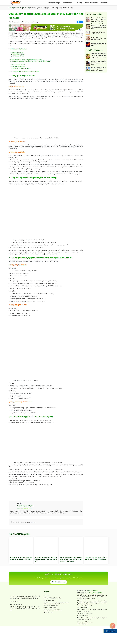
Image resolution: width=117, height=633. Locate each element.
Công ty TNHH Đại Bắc (95, 593)
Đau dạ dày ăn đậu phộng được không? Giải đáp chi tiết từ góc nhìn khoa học (98, 69)
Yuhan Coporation (92, 590)
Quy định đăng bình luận (51, 607)
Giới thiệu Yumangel (54, 3)
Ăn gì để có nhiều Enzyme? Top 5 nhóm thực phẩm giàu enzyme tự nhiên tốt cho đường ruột (98, 56)
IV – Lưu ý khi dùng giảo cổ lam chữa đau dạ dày (24, 71)
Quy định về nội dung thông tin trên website (56, 603)
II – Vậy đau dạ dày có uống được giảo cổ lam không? (26, 59)
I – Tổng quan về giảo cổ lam (18, 49)
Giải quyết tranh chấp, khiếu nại (53, 610)
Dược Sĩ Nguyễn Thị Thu (25, 506)
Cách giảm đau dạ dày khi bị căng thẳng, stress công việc (98, 63)
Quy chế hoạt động (49, 600)
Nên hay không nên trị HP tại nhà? (98, 44)
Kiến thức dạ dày (68, 3)
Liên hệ (79, 3)
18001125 (17, 602)
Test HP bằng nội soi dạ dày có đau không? (98, 33)
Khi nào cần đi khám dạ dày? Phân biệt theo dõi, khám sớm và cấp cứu (98, 19)
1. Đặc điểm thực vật (17, 52)
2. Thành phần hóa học (18, 54)
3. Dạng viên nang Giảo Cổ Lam (20, 68)
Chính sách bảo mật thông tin (52, 598)
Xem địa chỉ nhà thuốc (58, 582)
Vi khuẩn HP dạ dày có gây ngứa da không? (98, 38)
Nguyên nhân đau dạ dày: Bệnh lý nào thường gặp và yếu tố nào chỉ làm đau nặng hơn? (98, 26)
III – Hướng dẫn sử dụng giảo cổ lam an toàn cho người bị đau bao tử (30, 61)
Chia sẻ (81, 22)
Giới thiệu (46, 595)
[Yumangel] (15, 3)
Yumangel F (104, 3)
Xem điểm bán (111, 631)
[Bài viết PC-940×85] (46, 30)
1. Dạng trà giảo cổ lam (18, 64)
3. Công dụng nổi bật (17, 56)
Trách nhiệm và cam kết (51, 605)
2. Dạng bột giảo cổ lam (18, 66)
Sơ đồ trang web (48, 612)
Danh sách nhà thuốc (91, 3)
